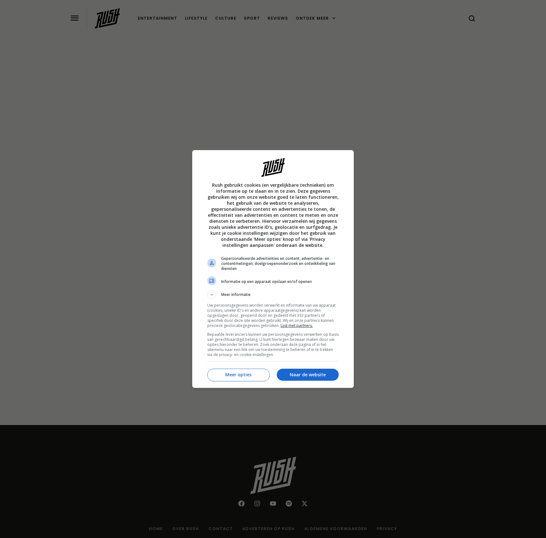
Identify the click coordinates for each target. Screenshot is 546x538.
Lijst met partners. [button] (297, 325)
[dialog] (273, 269)
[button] (273, 294)
